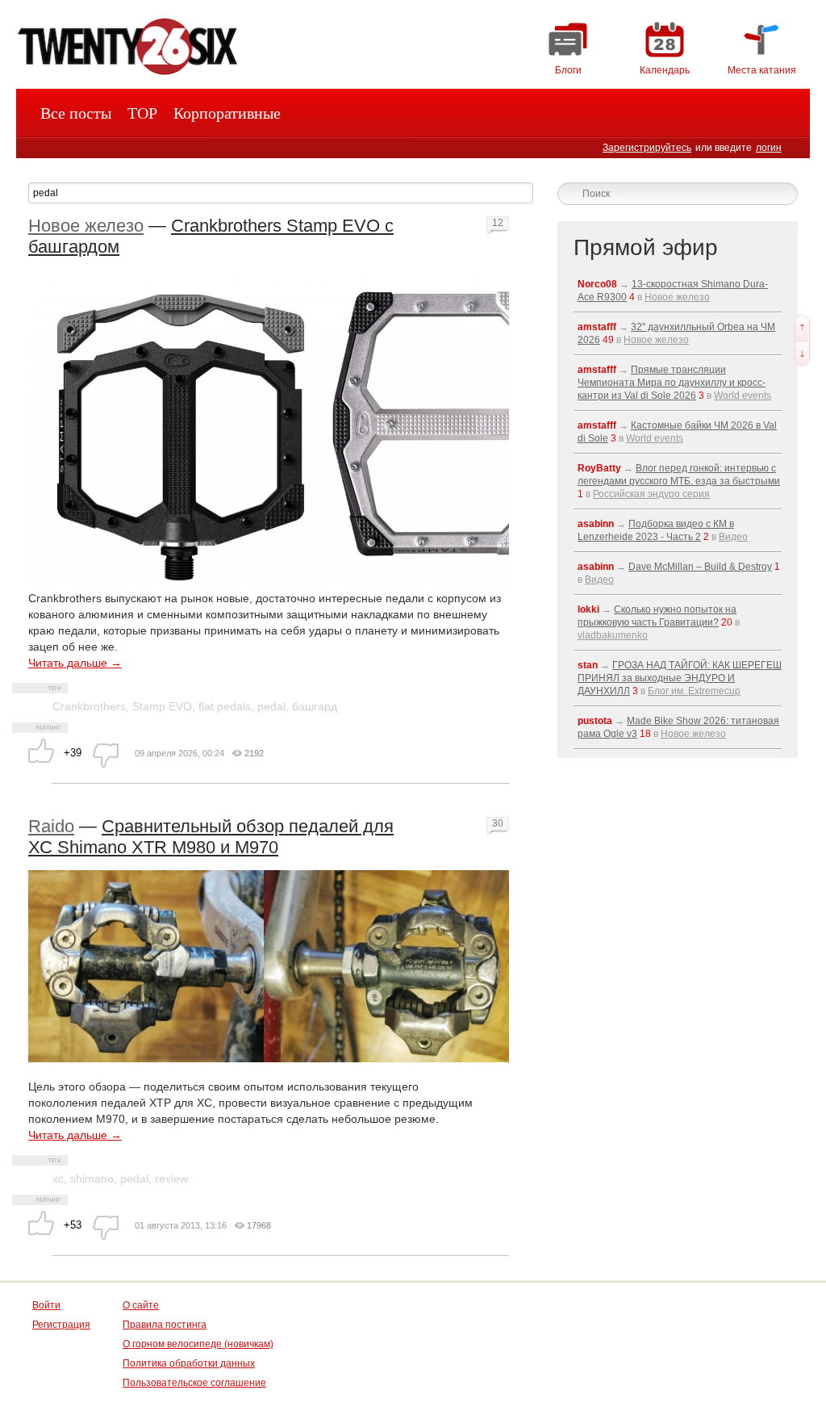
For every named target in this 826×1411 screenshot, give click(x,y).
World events (742, 395)
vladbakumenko (613, 635)
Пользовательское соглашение (194, 1382)
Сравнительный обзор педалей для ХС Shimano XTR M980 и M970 (211, 836)
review (171, 1178)
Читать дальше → (75, 662)
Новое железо (86, 226)
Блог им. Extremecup (694, 691)
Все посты (75, 113)
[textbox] (280, 192)
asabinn (596, 524)
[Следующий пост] (802, 353)
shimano (92, 1178)
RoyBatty (599, 468)
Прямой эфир (646, 247)
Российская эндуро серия (651, 494)
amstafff (597, 327)
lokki (588, 609)
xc (58, 1178)
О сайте (141, 1305)
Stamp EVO (162, 706)
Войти (46, 1305)
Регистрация (61, 1324)
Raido (51, 826)
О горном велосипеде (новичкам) (198, 1344)
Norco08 (597, 284)
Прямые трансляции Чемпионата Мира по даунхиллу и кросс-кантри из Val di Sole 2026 (672, 382)
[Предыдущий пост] (802, 328)
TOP (142, 113)
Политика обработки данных (189, 1363)
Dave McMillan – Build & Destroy (700, 566)
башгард (314, 706)
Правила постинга (164, 1324)
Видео (733, 536)
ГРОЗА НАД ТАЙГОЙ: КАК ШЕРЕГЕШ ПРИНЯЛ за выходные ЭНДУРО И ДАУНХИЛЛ (680, 678)
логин (769, 147)
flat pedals (224, 706)
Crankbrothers (89, 706)
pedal (271, 706)
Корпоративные (227, 113)
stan (588, 665)
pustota (595, 720)
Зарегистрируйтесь (647, 147)
